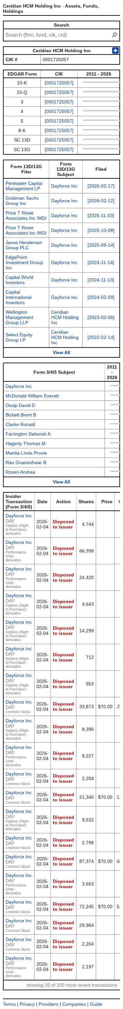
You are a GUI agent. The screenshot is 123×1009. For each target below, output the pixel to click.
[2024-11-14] (101, 262)
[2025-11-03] (101, 215)
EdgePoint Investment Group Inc (24, 262)
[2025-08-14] (101, 245)
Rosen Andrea (20, 472)
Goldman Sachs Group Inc (22, 200)
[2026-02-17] (101, 186)
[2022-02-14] (101, 337)
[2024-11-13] (101, 279)
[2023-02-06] (101, 317)
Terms (9, 1004)
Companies (74, 1004)
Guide (96, 1004)
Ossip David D (20, 405)
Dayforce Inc (64, 186)
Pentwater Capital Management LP (24, 186)
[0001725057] (59, 82)
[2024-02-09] (101, 297)
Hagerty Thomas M (26, 443)
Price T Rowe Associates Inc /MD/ (26, 215)
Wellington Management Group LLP (19, 317)
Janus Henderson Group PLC (24, 245)
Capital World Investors (19, 280)
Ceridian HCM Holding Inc (65, 317)
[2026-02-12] (101, 200)
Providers (48, 1004)
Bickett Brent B (21, 414)
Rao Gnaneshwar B (26, 462)
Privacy (27, 1004)
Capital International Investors (18, 297)
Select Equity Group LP (19, 337)
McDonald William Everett (32, 395)
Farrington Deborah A (28, 434)
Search (61, 25)
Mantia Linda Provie (26, 453)
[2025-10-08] (101, 230)
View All (61, 352)
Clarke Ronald (20, 424)
